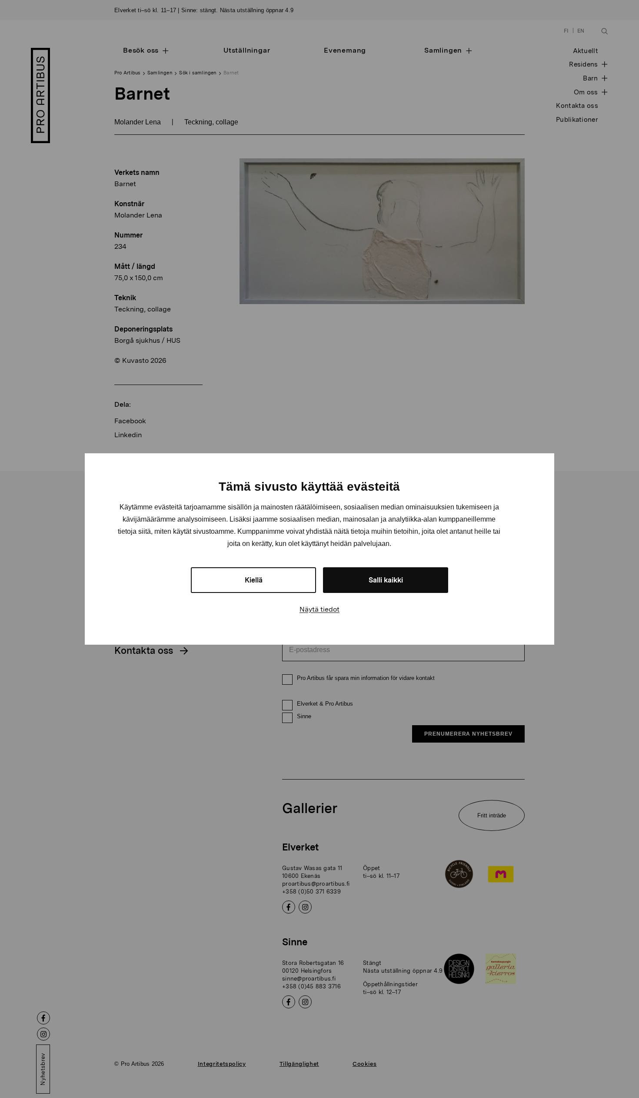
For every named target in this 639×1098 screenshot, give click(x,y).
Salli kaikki (386, 580)
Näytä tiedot (319, 609)
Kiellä (254, 580)
